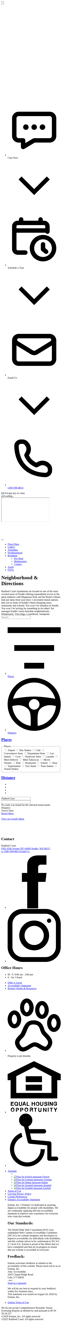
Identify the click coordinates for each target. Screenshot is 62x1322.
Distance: (6, 807)
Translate (12, 1171)
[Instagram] (34, 961)
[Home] (25, 536)
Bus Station (25, 750)
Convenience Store (13, 753)
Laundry (50, 756)
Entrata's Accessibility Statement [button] (24, 1199)
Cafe (38, 750)
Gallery (11, 547)
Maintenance (20, 561)
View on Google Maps (12, 819)
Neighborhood (15, 552)
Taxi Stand (30, 766)
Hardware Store (33, 756)
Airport (11, 750)
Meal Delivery (11, 759)
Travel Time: (7, 810)
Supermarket (14, 766)
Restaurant (30, 763)
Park (18, 763)
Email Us (25, 851)
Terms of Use (14, 1191)
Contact (18, 564)
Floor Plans (13, 544)
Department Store (36, 753)
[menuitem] (34, 544)
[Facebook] (34, 907)
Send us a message (17, 1283)
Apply (11, 567)
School (44, 763)
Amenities (13, 550)
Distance (8, 778)
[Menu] (2, 539)
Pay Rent (18, 558)
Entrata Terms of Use (18, 1302)
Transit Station (11, 769)
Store (54, 763)
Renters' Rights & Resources (22, 988)
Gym (18, 756)
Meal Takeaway (31, 759)
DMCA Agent (15, 982)
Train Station (47, 766)
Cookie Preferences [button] (17, 1196)
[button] (34, 1050)
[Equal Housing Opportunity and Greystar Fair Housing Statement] (34, 1112)
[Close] (2, 3)
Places (6, 739)
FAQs (11, 570)
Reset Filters (7, 813)
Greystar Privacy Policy (19, 1194)
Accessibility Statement (19, 985)
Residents (12, 555)
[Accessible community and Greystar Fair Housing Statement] (34, 1165)
